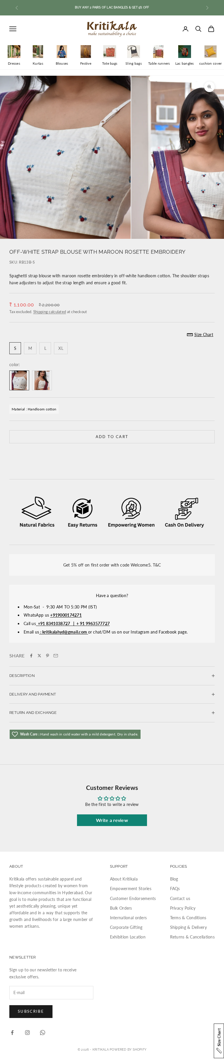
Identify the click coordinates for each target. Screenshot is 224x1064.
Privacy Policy (183, 908)
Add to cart (112, 436)
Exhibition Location (128, 936)
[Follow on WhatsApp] (43, 1032)
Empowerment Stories (130, 888)
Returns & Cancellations (192, 936)
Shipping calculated (49, 311)
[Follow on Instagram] (27, 1032)
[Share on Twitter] (39, 655)
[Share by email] (55, 655)
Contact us (180, 898)
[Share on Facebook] (31, 655)
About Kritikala (124, 878)
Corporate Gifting (126, 927)
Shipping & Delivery (188, 927)
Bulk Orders (121, 908)
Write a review (112, 820)
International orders (128, 917)
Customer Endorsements (133, 898)
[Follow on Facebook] (12, 1032)
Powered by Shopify (128, 1049)
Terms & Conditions (188, 917)
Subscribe (31, 1011)
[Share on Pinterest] (47, 655)
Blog (174, 878)
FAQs (175, 888)
